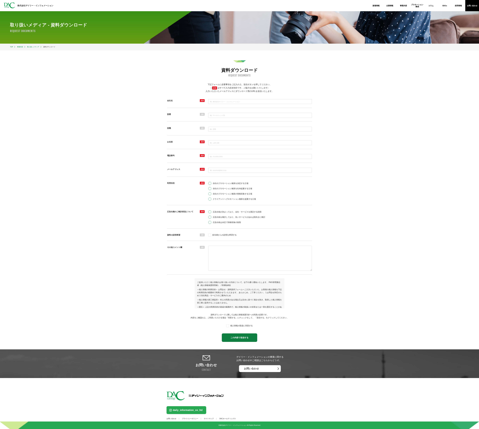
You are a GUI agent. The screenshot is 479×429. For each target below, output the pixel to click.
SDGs (444, 6)
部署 (185, 114)
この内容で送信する (239, 338)
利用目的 (185, 183)
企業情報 (389, 6)
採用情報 (458, 6)
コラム (431, 6)
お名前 (185, 142)
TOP (11, 47)
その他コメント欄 (185, 247)
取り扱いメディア (33, 47)
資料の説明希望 (185, 235)
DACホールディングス (227, 419)
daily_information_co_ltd (187, 410)
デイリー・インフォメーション (35, 5)
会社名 (185, 100)
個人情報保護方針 (242, 315)
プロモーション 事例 (417, 6)
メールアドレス (185, 169)
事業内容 (403, 6)
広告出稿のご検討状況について (185, 212)
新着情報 (376, 6)
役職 (185, 128)
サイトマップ (209, 419)
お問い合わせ (472, 6)
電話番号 (185, 155)
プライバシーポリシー (190, 419)
